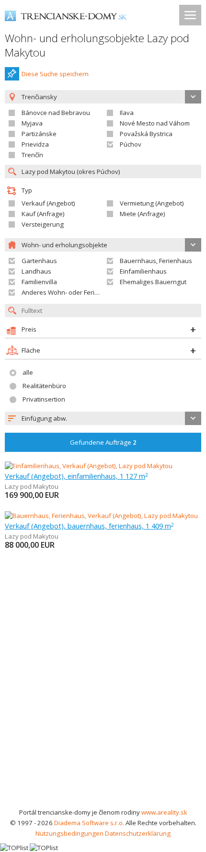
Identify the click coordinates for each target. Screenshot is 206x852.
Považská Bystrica (146, 133)
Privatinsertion (44, 399)
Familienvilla (39, 281)
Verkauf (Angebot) (48, 203)
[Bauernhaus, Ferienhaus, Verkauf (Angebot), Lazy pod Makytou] (101, 515)
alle (28, 372)
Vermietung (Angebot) (152, 203)
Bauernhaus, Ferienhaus (156, 260)
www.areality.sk (164, 812)
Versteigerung (43, 224)
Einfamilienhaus (143, 271)
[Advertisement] (103, 699)
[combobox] (103, 418)
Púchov (130, 144)
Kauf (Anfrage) (43, 213)
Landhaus (36, 271)
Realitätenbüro (44, 385)
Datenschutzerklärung (138, 833)
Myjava (32, 123)
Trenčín (32, 154)
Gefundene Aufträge (103, 442)
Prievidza (35, 144)
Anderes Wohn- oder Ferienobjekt (71, 292)
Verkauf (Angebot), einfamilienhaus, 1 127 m (76, 476)
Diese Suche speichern (55, 73)
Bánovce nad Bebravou (56, 112)
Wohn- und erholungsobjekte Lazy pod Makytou (97, 45)
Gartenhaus (39, 260)
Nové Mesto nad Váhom (155, 123)
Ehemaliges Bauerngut (153, 281)
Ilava (127, 112)
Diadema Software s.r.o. (89, 822)
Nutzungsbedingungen (69, 833)
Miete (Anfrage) (142, 213)
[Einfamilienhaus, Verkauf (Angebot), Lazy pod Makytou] (88, 465)
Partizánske (39, 133)
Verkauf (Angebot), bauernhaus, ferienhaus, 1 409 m (89, 525)
